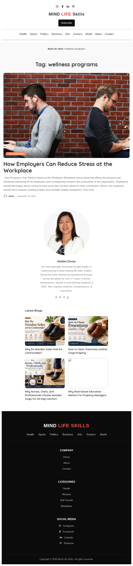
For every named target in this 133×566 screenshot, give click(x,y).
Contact (109, 33)
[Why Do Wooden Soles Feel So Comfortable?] (45, 331)
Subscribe (66, 22)
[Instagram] (64, 297)
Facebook (68, 531)
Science (77, 33)
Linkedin (68, 537)
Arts (67, 33)
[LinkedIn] (68, 297)
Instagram (68, 525)
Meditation (66, 506)
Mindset (66, 494)
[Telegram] (76, 297)
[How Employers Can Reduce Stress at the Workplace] (66, 115)
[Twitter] (60, 297)
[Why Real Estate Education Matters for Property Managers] (88, 373)
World (88, 33)
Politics (44, 33)
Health (23, 33)
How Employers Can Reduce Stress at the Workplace (57, 167)
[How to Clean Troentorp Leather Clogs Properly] (88, 331)
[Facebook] (56, 297)
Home (66, 457)
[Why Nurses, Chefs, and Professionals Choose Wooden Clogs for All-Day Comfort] (45, 373)
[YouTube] (72, 297)
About (98, 33)
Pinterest (68, 543)
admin (11, 196)
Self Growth (66, 500)
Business (57, 33)
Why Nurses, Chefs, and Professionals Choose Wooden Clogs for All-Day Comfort (43, 395)
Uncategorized (16, 154)
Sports (33, 33)
